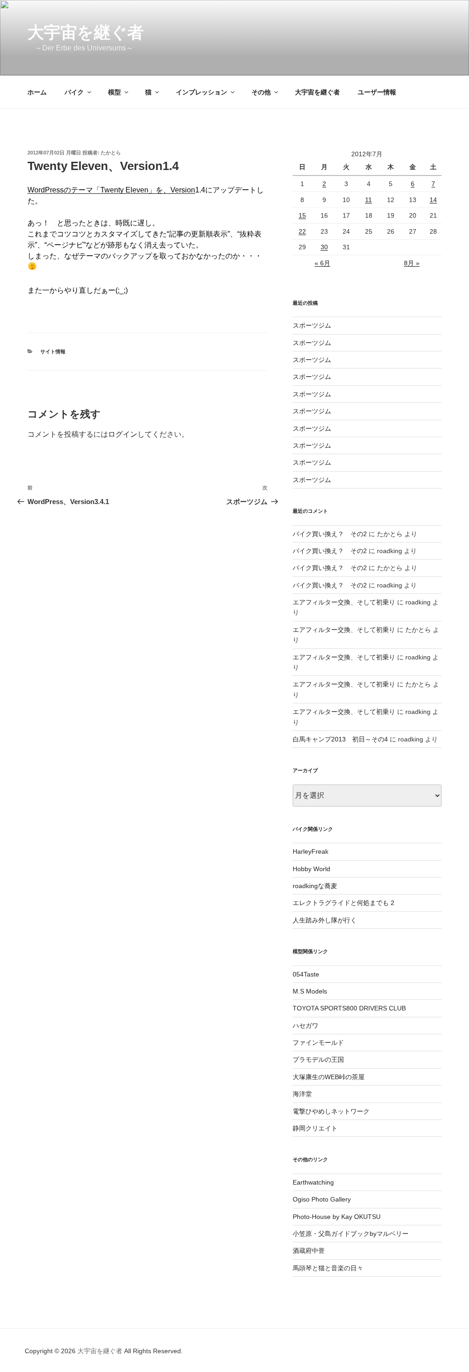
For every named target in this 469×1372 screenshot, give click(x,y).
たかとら (111, 152)
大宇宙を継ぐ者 (85, 32)
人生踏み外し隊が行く (325, 920)
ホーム (37, 92)
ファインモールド (318, 1042)
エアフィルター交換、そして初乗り (344, 602)
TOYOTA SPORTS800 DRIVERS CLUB (349, 1008)
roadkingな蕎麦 (315, 885)
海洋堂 (302, 1094)
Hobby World (311, 869)
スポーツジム (312, 325)
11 (368, 199)
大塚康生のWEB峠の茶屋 (329, 1077)
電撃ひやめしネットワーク (331, 1111)
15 (302, 215)
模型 (114, 92)
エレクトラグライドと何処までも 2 (343, 902)
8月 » (412, 263)
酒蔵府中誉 (309, 1250)
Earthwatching (313, 1182)
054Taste (306, 974)
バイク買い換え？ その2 (330, 534)
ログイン (122, 434)
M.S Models (310, 991)
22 (302, 231)
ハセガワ (305, 1025)
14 (433, 199)
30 (324, 247)
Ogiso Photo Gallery (322, 1199)
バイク (74, 92)
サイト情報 (52, 351)
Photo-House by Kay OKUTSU (337, 1216)
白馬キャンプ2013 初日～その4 (340, 739)
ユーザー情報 (377, 92)
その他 (261, 92)
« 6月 (322, 263)
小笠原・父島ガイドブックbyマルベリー (351, 1233)
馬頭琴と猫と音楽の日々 (328, 1268)
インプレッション (201, 92)
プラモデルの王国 (318, 1059)
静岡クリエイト (315, 1128)
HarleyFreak (310, 851)
